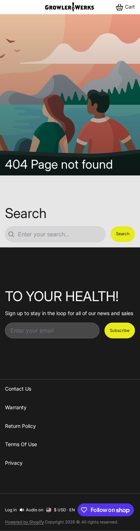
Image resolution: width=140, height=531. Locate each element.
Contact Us (18, 389)
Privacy (14, 463)
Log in (11, 509)
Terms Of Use (21, 444)
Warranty (16, 407)
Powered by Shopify (24, 522)
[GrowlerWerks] (69, 7)
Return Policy (20, 426)
